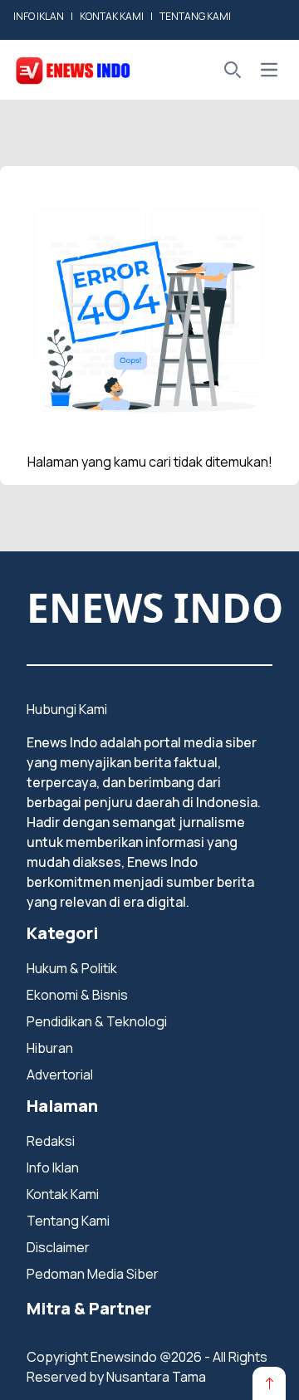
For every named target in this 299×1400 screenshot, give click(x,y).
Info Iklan (53, 1167)
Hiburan (50, 1048)
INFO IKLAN (38, 16)
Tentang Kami (68, 1221)
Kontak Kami (63, 1194)
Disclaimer (58, 1247)
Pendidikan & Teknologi (97, 1021)
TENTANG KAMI (195, 16)
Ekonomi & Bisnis (77, 995)
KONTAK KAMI (112, 16)
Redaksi (51, 1141)
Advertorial (60, 1074)
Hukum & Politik (72, 968)
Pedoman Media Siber (93, 1274)
